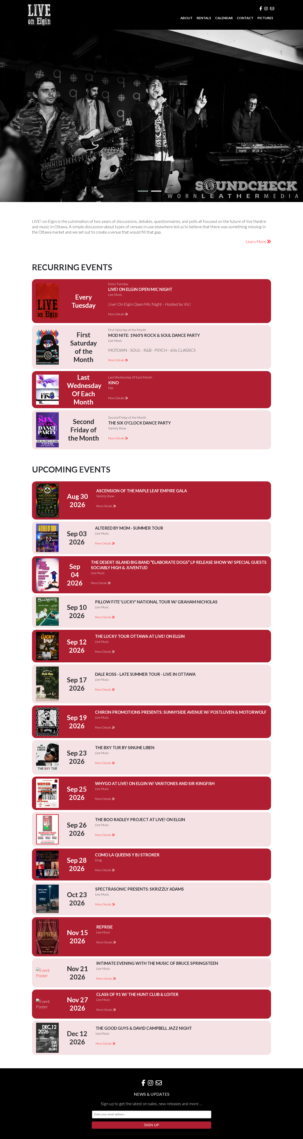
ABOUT (186, 18)
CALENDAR (224, 18)
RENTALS (204, 18)
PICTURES (265, 18)
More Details (116, 314)
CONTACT (245, 18)
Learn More (256, 241)
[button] (143, 191)
